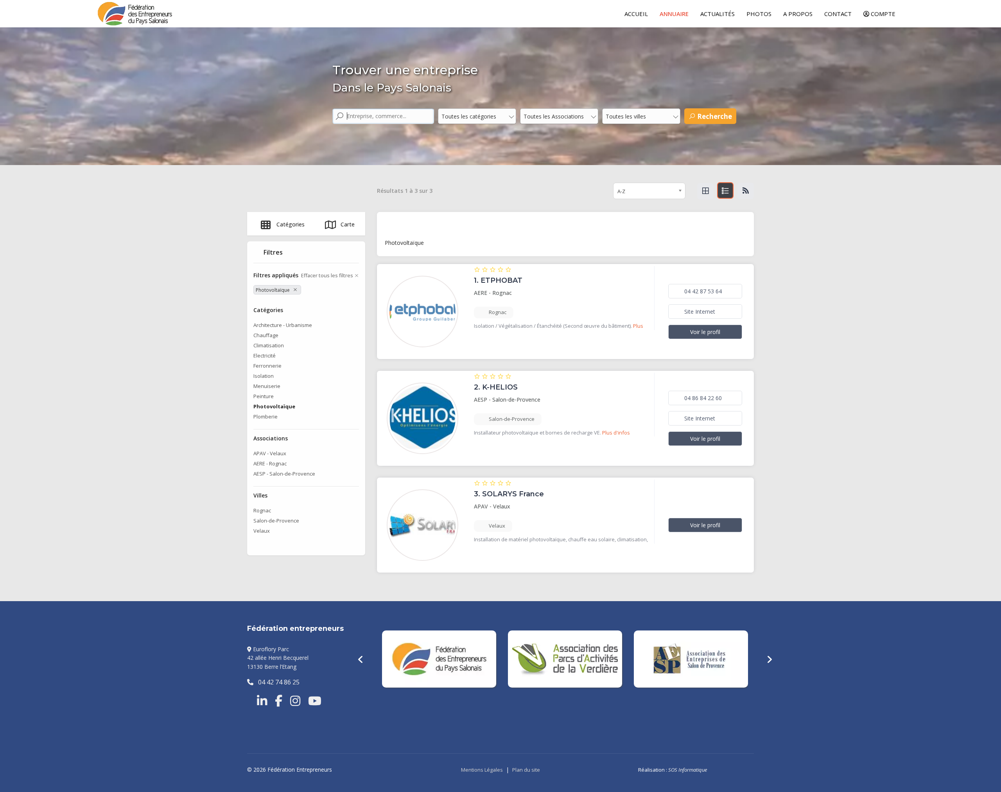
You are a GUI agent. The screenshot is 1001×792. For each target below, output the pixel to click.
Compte (882, 14)
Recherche (714, 116)
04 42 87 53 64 (702, 291)
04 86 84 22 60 (702, 398)
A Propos (798, 14)
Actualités (717, 14)
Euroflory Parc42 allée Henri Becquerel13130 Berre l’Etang (278, 657)
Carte (348, 224)
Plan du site (526, 769)
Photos (758, 14)
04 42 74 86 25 (276, 682)
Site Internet (699, 311)
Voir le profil (705, 332)
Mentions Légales (482, 769)
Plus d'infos (616, 432)
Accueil (636, 14)
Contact (838, 14)
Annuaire (674, 14)
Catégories (290, 224)
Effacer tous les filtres (327, 275)
